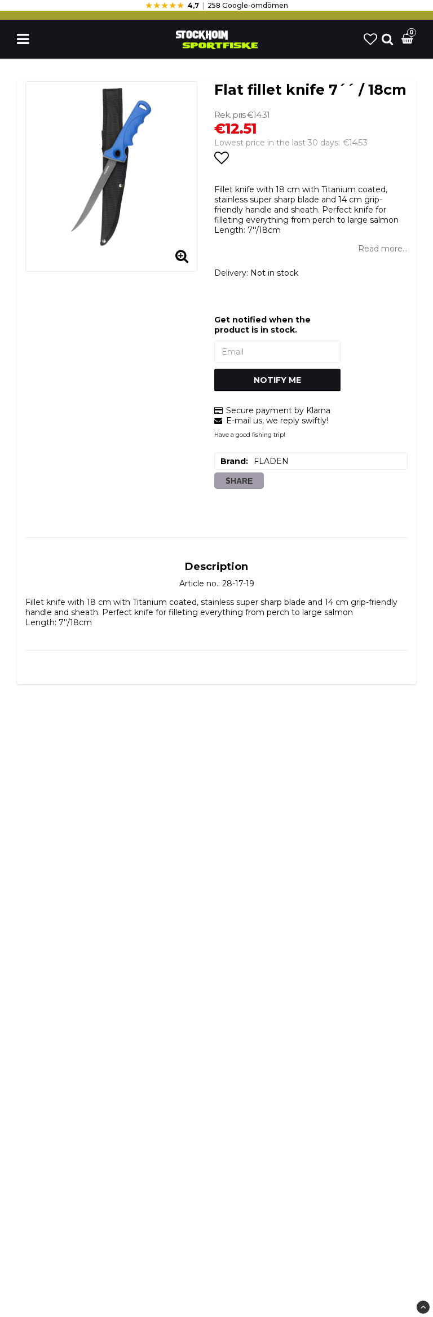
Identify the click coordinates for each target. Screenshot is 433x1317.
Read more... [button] (383, 249)
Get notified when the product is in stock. (262, 325)
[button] (370, 39)
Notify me (277, 380)
